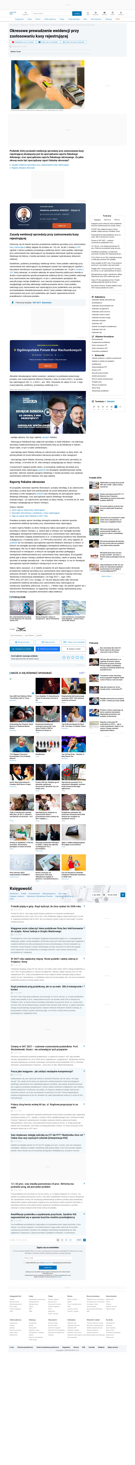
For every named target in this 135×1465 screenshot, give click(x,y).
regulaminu (48, 1262)
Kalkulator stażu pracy (74, 1332)
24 (94, 407)
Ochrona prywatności (25, 1347)
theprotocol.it (110, 1335)
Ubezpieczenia (33, 1304)
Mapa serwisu (113, 1347)
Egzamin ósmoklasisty (36, 1337)
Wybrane (117, 219)
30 (120, 407)
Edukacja (108, 19)
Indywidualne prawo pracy (37, 1299)
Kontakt (92, 1347)
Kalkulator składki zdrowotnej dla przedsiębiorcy (103, 301)
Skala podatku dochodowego (96, 1335)
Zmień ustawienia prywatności (47, 1347)
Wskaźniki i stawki (93, 1320)
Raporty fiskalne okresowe (23, 168)
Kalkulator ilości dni (99, 329)
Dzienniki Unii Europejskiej (56, 1330)
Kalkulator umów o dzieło (101, 314)
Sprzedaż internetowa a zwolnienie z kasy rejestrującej (35, 513)
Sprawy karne (52, 1302)
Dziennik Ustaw (53, 1323)
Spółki (69, 1302)
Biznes (38, 19)
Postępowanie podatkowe (101, 342)
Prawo (62, 19)
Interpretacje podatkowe (100, 391)
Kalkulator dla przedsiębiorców (103, 306)
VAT (37, 25)
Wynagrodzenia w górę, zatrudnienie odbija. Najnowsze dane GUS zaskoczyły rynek (106, 275)
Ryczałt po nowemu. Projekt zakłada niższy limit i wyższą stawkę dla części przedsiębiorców (106, 287)
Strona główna (14, 25)
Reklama (101, 1347)
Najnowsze (107, 219)
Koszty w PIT (96, 370)
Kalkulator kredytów (99, 320)
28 (111, 407)
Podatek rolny (97, 382)
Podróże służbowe (92, 1330)
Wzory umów (110, 1330)
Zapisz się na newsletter (76, 642)
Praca (50, 1309)
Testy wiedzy (33, 1339)
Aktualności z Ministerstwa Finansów (40, 896)
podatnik (41, 470)
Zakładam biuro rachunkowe (96, 1299)
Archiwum (109, 1325)
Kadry (30, 19)
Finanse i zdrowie (73, 1311)
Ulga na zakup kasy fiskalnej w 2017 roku (30, 516)
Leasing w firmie (73, 1309)
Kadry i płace (14, 1332)
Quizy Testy (96, 388)
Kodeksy (51, 1335)
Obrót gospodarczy (49, 893)
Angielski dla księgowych (64, 896)
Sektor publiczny (50, 19)
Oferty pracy (110, 1337)
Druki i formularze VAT (100, 348)
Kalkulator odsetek (73, 1330)
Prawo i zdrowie (53, 1313)
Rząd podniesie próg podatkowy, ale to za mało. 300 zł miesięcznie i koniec (106, 236)
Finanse (108, 1304)
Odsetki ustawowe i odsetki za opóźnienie (106, 358)
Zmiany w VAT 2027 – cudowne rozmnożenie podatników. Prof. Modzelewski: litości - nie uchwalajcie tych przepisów (106, 242)
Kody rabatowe (110, 1328)
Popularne (97, 219)
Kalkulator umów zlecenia (101, 311)
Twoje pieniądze (74, 19)
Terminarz (99, 401)
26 (103, 407)
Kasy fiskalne (45, 25)
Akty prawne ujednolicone (56, 1332)
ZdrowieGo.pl (110, 1323)
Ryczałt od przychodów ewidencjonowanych (100, 374)
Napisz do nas (50, 642)
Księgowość (19, 19)
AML (88, 1311)
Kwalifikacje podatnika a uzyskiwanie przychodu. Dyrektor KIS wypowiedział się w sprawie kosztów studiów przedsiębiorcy (106, 253)
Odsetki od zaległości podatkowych (104, 326)
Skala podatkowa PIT (99, 367)
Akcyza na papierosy (99, 385)
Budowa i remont (111, 1306)
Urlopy (31, 1306)
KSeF (118, 19)
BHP (30, 1309)
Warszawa (60, 355)
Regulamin (66, 1347)
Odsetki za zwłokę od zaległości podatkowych (103, 362)
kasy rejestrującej (17, 247)
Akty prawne (52, 1320)
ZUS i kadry (62, 893)
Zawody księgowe (15, 1309)
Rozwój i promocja (15, 1330)
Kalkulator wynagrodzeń (100, 309)
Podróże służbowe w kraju (95, 1323)
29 (116, 407)
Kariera (76, 1347)
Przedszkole (33, 1323)
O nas (12, 1347)
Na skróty (109, 1320)
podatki (39, 635)
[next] (84, 1240)
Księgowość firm (15, 1296)
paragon (46, 437)
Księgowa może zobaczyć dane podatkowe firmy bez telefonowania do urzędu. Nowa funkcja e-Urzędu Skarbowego (106, 225)
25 (98, 407)
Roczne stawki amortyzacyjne (102, 379)
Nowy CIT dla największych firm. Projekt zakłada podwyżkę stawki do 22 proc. (105, 281)
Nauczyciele (32, 1328)
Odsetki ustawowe (92, 1332)
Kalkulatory (100, 296)
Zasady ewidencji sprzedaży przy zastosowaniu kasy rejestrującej (40, 165)
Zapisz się (61, 226)
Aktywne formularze (104, 336)
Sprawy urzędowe (53, 1306)
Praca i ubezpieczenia (74, 1304)
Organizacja (13, 1323)
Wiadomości (14, 893)
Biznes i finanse (72, 1299)
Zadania (12, 1328)
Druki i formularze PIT (99, 345)
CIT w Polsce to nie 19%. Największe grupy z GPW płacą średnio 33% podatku (106, 258)
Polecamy (93, 643)
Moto (85, 19)
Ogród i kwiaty (110, 1309)
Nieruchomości (96, 19)
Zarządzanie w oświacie (36, 1332)
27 (107, 407)
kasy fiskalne (29, 635)
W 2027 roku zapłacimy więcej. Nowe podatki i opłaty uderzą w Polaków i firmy (105, 230)
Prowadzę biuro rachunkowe (96, 1302)
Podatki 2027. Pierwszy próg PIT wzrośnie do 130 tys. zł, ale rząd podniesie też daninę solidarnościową (106, 270)
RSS (83, 1347)
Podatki (32, 25)
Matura (31, 1335)
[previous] (58, 1240)
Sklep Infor (51, 1311)
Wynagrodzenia (34, 1302)
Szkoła (31, 1325)
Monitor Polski (52, 1325)
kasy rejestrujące (17, 635)
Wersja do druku (23, 642)
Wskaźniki (99, 355)
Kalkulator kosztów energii (101, 317)
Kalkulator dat (97, 332)
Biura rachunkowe (93, 1296)
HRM (30, 1311)
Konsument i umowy (54, 1304)
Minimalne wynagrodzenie (95, 1325)
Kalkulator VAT (97, 323)
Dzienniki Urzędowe (54, 1328)
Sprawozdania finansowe (94, 1309)
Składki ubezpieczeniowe (94, 1328)
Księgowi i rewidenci (17, 896)
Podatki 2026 (95, 477)
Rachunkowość (97, 339)
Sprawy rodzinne (53, 1299)
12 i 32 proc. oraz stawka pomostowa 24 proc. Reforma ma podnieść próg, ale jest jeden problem (105, 247)
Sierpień (111, 401)
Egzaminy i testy (34, 1330)
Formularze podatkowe (100, 351)
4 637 (79, 1240)
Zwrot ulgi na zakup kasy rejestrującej (28, 510)
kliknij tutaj (58, 1277)
